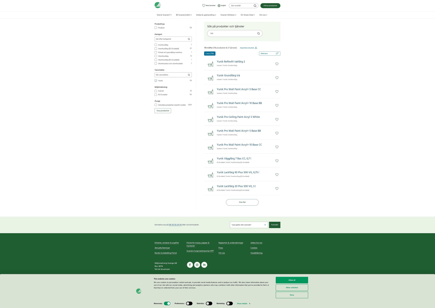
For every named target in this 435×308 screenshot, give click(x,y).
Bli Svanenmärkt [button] (183, 15)
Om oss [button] (262, 15)
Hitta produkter (270, 5)
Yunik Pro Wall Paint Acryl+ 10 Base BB (239, 103)
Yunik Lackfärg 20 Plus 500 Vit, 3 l (236, 186)
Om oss (222, 253)
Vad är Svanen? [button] (163, 15)
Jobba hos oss (256, 243)
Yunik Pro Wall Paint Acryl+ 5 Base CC (239, 89)
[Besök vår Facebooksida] (190, 265)
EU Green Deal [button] (247, 15)
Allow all (292, 280)
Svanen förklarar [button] (228, 15)
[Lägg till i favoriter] (277, 63)
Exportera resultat (247, 48)
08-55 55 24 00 (175, 224)
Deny (292, 295)
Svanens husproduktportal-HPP (200, 251)
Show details (242, 303)
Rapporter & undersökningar (231, 243)
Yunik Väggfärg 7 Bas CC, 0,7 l (234, 158)
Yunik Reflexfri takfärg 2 (231, 61)
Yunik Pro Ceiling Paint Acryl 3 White (238, 117)
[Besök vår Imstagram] (197, 265)
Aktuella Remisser (162, 248)
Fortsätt (274, 224)
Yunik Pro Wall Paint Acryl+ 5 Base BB (239, 131)
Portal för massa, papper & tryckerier (198, 244)
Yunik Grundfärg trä (228, 75)
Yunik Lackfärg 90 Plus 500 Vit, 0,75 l (238, 172)
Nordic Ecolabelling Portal (166, 253)
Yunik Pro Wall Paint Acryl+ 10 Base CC (239, 145)
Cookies (253, 248)
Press (221, 248)
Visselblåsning (256, 253)
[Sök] (255, 6)
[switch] (189, 303)
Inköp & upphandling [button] (205, 15)
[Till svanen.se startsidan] (158, 5)
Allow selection (292, 288)
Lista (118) (210, 53)
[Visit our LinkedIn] (204, 265)
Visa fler (242, 202)
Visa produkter (163, 110)
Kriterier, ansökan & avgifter (167, 243)
